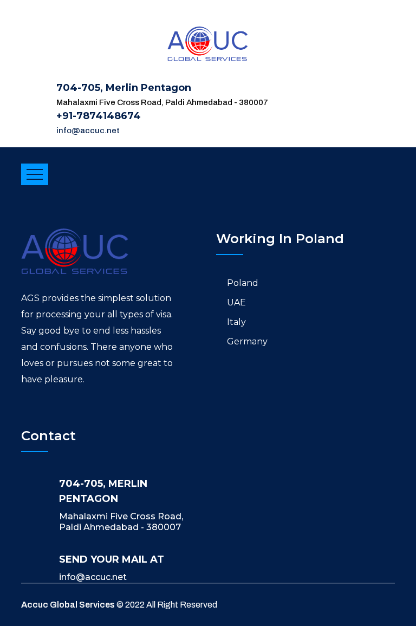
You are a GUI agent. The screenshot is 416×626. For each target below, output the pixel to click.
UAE (236, 302)
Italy (236, 322)
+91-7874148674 (98, 116)
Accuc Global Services (68, 604)
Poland (242, 283)
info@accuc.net (88, 130)
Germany (247, 341)
